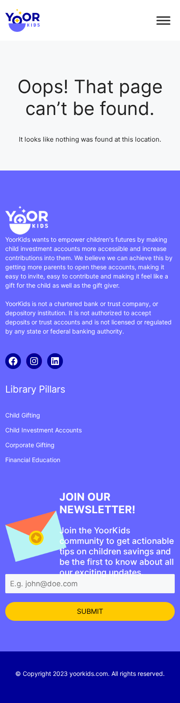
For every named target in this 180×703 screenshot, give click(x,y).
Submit (90, 611)
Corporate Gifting (30, 445)
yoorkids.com (88, 673)
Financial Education (32, 459)
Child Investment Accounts (43, 430)
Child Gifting (22, 415)
